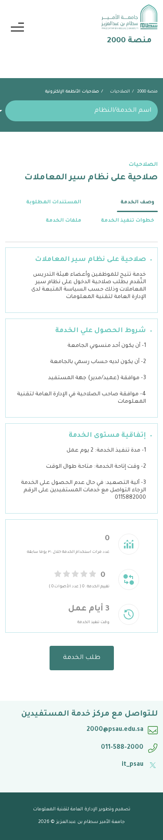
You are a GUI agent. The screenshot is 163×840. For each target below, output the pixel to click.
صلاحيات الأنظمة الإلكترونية (72, 91)
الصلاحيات (120, 91)
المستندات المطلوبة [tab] (53, 203)
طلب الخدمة (81, 658)
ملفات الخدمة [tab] (63, 221)
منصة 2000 (147, 91)
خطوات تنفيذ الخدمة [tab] (127, 221)
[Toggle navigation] (17, 29)
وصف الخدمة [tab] (137, 203)
